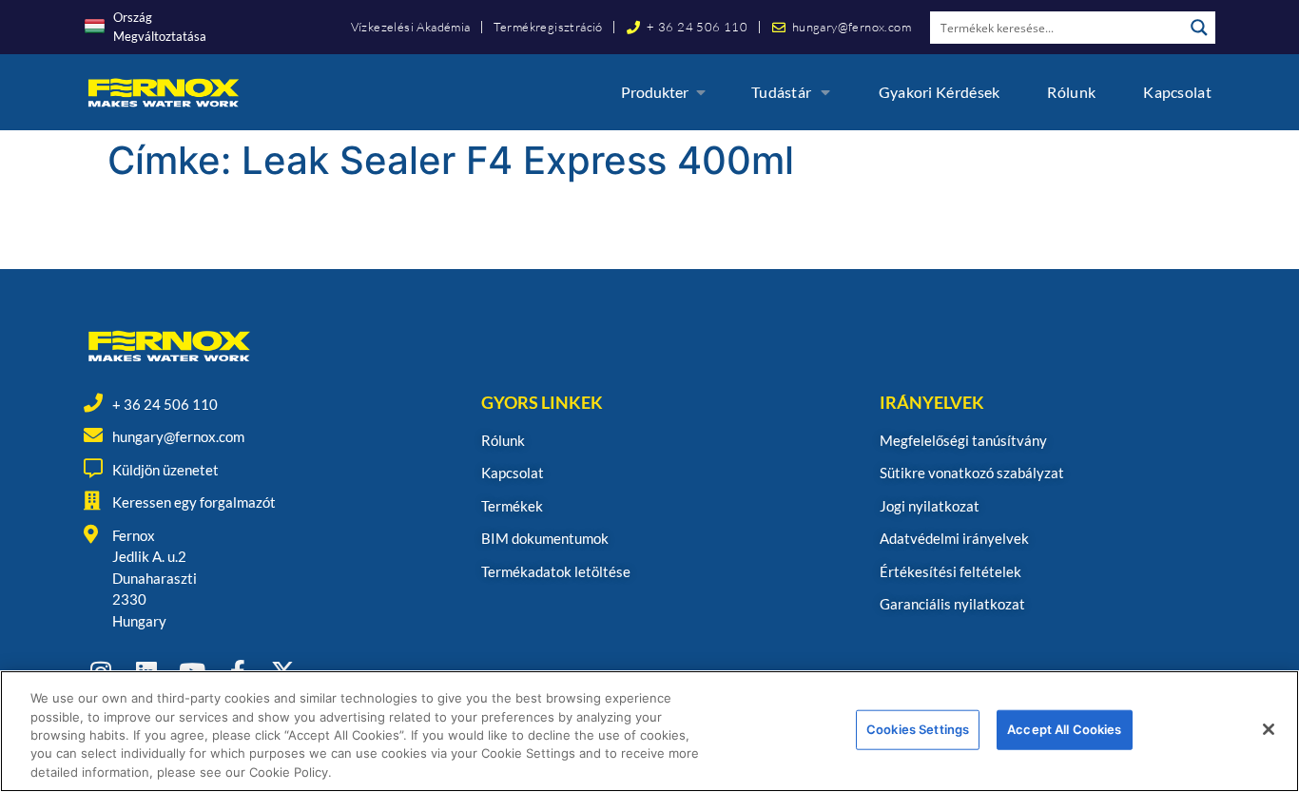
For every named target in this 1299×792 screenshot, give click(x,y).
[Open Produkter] (700, 92)
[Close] (1268, 729)
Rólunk (1071, 92)
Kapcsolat (1177, 92)
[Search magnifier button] (1199, 27)
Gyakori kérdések (939, 92)
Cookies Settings (917, 729)
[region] (649, 731)
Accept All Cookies (1064, 729)
